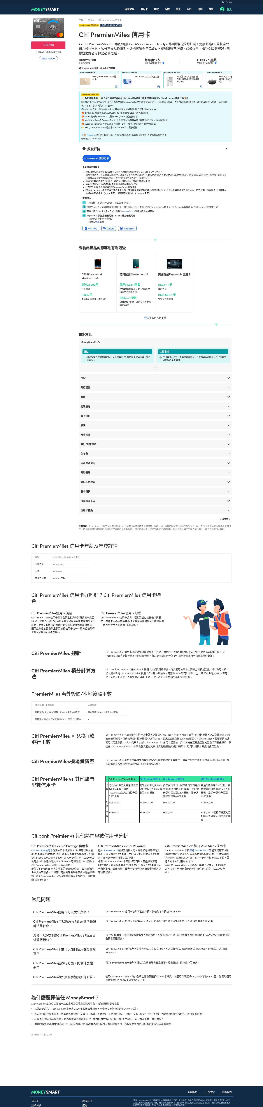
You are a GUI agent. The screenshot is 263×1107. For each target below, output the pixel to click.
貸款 (156, 9)
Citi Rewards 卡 (109, 850)
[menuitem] (129, 9)
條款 (97, 221)
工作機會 (210, 1092)
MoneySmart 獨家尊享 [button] (96, 158)
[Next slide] (230, 79)
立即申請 (48, 45)
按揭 (84, 1105)
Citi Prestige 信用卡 (42, 850)
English (229, 2)
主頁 (81, 19)
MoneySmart (128, 211)
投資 (178, 9)
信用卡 (144, 9)
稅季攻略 (129, 9)
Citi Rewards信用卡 (174, 779)
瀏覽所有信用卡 (48, 58)
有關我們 (193, 1092)
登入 (229, 9)
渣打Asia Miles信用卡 (212, 779)
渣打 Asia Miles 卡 (199, 850)
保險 (167, 9)
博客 (200, 9)
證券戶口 (87, 1101)
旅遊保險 (36, 1105)
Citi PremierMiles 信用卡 (110, 19)
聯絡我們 (227, 1092)
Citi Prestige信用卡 (150, 779)
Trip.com (91, 134)
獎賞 (211, 9)
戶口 (189, 9)
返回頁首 (225, 519)
